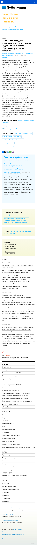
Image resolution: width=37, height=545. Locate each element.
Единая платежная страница (10, 404)
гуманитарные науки (9, 218)
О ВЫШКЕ (5, 364)
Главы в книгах (10, 17)
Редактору (33, 543)
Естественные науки (10, 246)
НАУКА (4, 452)
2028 (11, 231)
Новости (5, 260)
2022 (29, 231)
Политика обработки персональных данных (13, 534)
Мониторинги (6, 461)
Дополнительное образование (11, 435)
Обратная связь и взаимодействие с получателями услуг (18, 447)
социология (18, 222)
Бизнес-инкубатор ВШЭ (9, 441)
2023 (26, 231)
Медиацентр (5, 495)
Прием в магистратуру (8, 429)
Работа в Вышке (6, 407)
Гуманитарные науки (10, 244)
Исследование (24, 315)
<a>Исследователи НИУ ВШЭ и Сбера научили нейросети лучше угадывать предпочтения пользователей (18, 329)
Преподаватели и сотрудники (10, 376)
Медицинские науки (10, 248)
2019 (11, 233)
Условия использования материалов (11, 532)
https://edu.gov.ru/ (7, 514)
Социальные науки (10, 252)
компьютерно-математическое (12, 220)
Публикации (16, 7)
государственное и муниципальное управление (16, 217)
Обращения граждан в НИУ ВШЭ (11, 385)
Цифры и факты (6, 367)
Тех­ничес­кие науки (10, 253)
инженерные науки (20, 218)
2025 (20, 231)
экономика (24, 222)
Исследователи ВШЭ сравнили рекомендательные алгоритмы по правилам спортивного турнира (16, 297)
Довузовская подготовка (9, 418)
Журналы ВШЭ (6, 498)
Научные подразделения (9, 455)
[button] (4, 160)
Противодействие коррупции (10, 390)
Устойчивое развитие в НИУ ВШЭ (12, 373)
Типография (5, 492)
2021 (5, 233)
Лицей (3, 415)
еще (14, 233)
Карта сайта (5, 541)
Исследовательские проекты (10, 458)
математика (24, 220)
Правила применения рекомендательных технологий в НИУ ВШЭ (17, 537)
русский (8, 126)
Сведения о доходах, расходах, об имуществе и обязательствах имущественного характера (16, 394)
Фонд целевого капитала (9, 388)
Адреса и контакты (18, 529)
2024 (23, 231)
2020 (8, 233)
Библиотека (5, 483)
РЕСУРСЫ (5, 480)
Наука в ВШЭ (23, 29)
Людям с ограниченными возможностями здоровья (17, 401)
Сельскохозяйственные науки (13, 250)
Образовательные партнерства (11, 444)
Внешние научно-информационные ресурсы (14, 475)
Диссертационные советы (9, 464)
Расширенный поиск (20, 27)
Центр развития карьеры (9, 438)
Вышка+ (4, 426)
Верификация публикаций (8, 27)
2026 (17, 231)
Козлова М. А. (7, 172)
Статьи (14, 14)
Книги (5, 14)
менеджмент (7, 222)
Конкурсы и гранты (7, 472)
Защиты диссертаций (8, 467)
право (12, 222)
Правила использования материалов (10, 29)
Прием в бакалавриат (8, 423)
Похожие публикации (16, 157)
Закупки (4, 382)
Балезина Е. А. (5, 57)
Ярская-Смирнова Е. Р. (16, 172)
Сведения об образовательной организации (15, 398)
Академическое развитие (9, 470)
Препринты (8, 21)
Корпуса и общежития (8, 379)
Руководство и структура (9, 370)
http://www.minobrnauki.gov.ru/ (11, 508)
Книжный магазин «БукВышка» (10, 489)
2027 (14, 231)
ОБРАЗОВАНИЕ (7, 412)
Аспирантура (5, 432)
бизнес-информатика (9, 215)
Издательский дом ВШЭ (9, 486)
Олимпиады (5, 420)
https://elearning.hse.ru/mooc (10, 520)
